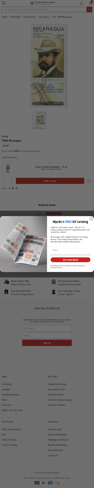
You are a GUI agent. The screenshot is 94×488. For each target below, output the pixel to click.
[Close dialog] (91, 218)
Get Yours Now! (70, 259)
